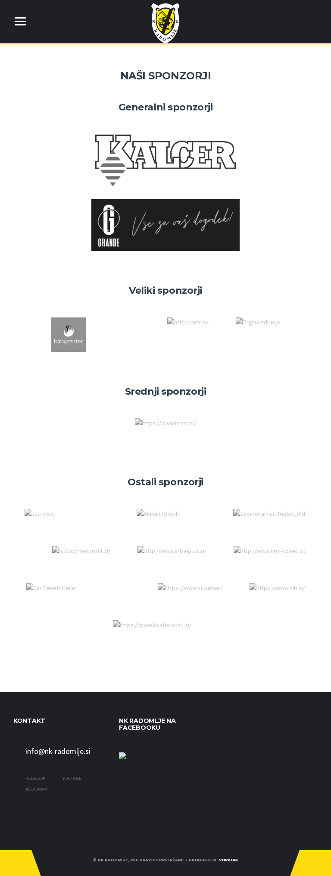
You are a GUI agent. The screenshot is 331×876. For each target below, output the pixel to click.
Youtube (71, 778)
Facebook (34, 778)
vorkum (228, 859)
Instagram (34, 789)
